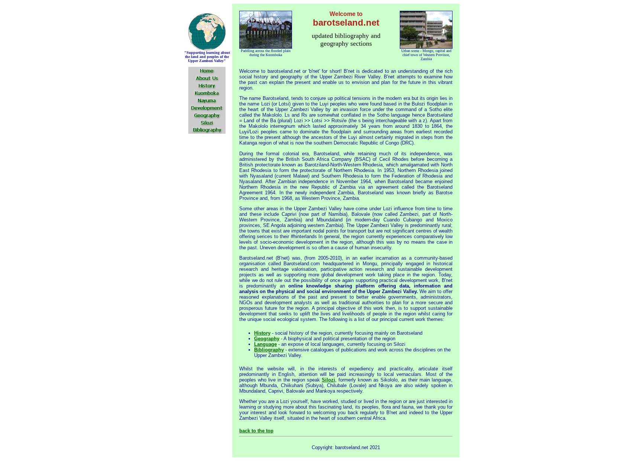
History (262, 333)
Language (265, 344)
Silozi (328, 380)
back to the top (256, 431)
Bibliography (269, 350)
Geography (266, 338)
